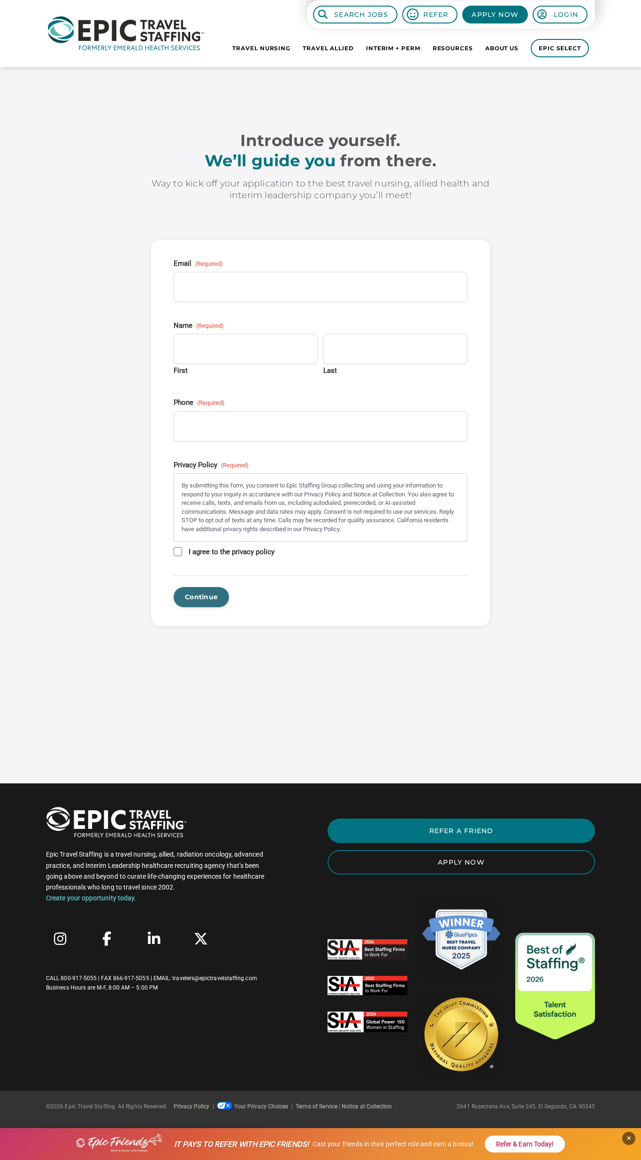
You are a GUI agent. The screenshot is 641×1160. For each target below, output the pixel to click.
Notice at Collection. (379, 494)
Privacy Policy (192, 1106)
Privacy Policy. (322, 529)
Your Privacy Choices (261, 1106)
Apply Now (495, 14)
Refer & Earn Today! (525, 1144)
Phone (199, 402)
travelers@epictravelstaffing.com (214, 978)
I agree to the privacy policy (232, 552)
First (181, 370)
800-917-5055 (79, 978)
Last (330, 370)
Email (198, 263)
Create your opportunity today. (91, 898)
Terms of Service (316, 1106)
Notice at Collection (367, 1106)
